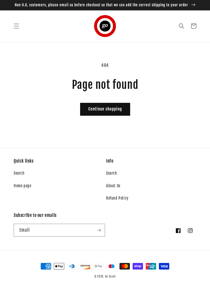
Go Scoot (110, 276)
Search (19, 173)
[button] (16, 26)
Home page (22, 185)
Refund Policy (117, 198)
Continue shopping (105, 109)
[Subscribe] (99, 230)
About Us (113, 185)
